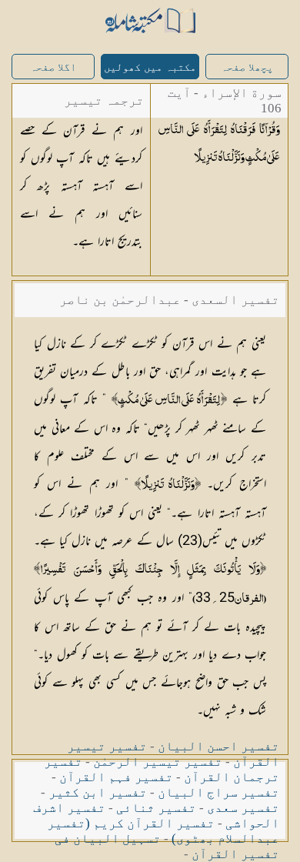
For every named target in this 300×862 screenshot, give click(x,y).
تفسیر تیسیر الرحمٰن (157, 761)
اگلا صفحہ (53, 67)
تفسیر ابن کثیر (97, 792)
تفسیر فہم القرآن (116, 777)
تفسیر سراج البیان (218, 792)
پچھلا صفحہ (247, 67)
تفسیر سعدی (243, 807)
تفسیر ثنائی (156, 807)
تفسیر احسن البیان (218, 746)
